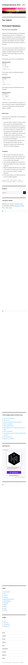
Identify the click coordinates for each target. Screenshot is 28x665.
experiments (4, 181)
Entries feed (5, 622)
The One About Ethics (8, 424)
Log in (4, 621)
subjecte (13, 181)
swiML (4, 608)
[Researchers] (14, 81)
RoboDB (5, 604)
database (20, 180)
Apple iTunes (17, 205)
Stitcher (7, 207)
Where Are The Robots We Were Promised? (12, 422)
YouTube (5, 610)
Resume (4, 655)
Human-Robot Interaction (14, 415)
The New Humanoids (7, 431)
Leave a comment (20, 181)
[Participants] (14, 66)
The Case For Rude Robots (9, 418)
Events (3, 639)
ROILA (5, 606)
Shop (3, 645)
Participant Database (11, 25)
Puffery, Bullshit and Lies (8, 425)
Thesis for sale (6, 420)
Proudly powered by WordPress (18, 662)
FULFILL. (5, 595)
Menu (24, 4)
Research (15, 180)
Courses (4, 652)
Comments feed (6, 624)
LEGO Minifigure (7, 601)
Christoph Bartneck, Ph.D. (11, 5)
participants (9, 181)
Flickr (4, 593)
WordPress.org (6, 626)
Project (11, 180)
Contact (4, 636)
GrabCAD (5, 597)
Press (3, 658)
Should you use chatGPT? (8, 438)
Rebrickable (5, 602)
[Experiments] (14, 96)
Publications (5, 648)
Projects (4, 642)
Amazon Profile (6, 591)
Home (3, 632)
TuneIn (10, 207)
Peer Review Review (7, 436)
